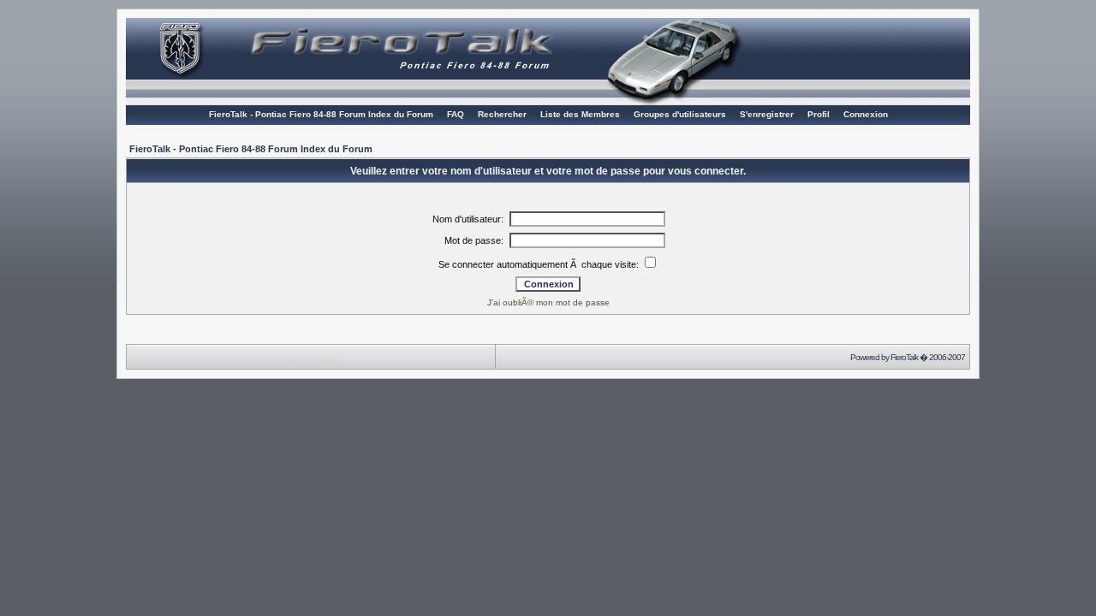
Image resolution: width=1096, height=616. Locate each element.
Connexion (865, 114)
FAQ (455, 114)
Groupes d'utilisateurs (680, 114)
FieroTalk (904, 357)
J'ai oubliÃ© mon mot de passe (548, 302)
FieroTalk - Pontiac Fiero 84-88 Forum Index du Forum (321, 114)
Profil (818, 114)
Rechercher (502, 114)
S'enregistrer (767, 114)
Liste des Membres (580, 114)
